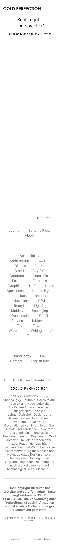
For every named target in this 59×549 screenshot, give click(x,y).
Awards (43, 261)
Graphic (15, 286)
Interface (20, 296)
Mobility (17, 311)
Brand (19, 271)
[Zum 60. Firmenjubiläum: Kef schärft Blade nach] (44, 178)
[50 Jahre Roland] (44, 137)
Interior (40, 296)
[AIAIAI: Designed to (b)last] (15, 96)
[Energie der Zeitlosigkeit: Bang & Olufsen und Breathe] (44, 55)
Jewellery (21, 301)
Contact (16, 361)
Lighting (40, 306)
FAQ (43, 356)
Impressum (16, 539)
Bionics (20, 266)
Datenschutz (42, 539)
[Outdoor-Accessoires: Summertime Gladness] (44, 96)
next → (45, 217)
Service (17, 321)
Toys (20, 326)
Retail (43, 316)
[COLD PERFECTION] (22, 8)
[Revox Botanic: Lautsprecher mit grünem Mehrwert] (15, 55)
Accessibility (29, 256)
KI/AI (41, 301)
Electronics (41, 276)
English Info (40, 361)
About (29, 235)
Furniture (40, 281)
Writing (36, 331)
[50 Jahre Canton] (15, 178)
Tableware (39, 321)
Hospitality (40, 291)
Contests (17, 276)
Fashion (18, 281)
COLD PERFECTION (24, 396)
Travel (37, 326)
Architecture (19, 261)
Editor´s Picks (40, 230)
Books (39, 266)
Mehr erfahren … (40, 469)
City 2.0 (38, 271)
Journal (14, 230)
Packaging (40, 311)
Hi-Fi (32, 286)
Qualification (21, 316)
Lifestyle (19, 306)
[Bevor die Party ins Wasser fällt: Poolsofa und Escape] (15, 137)
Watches (15, 331)
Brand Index (22, 356)
